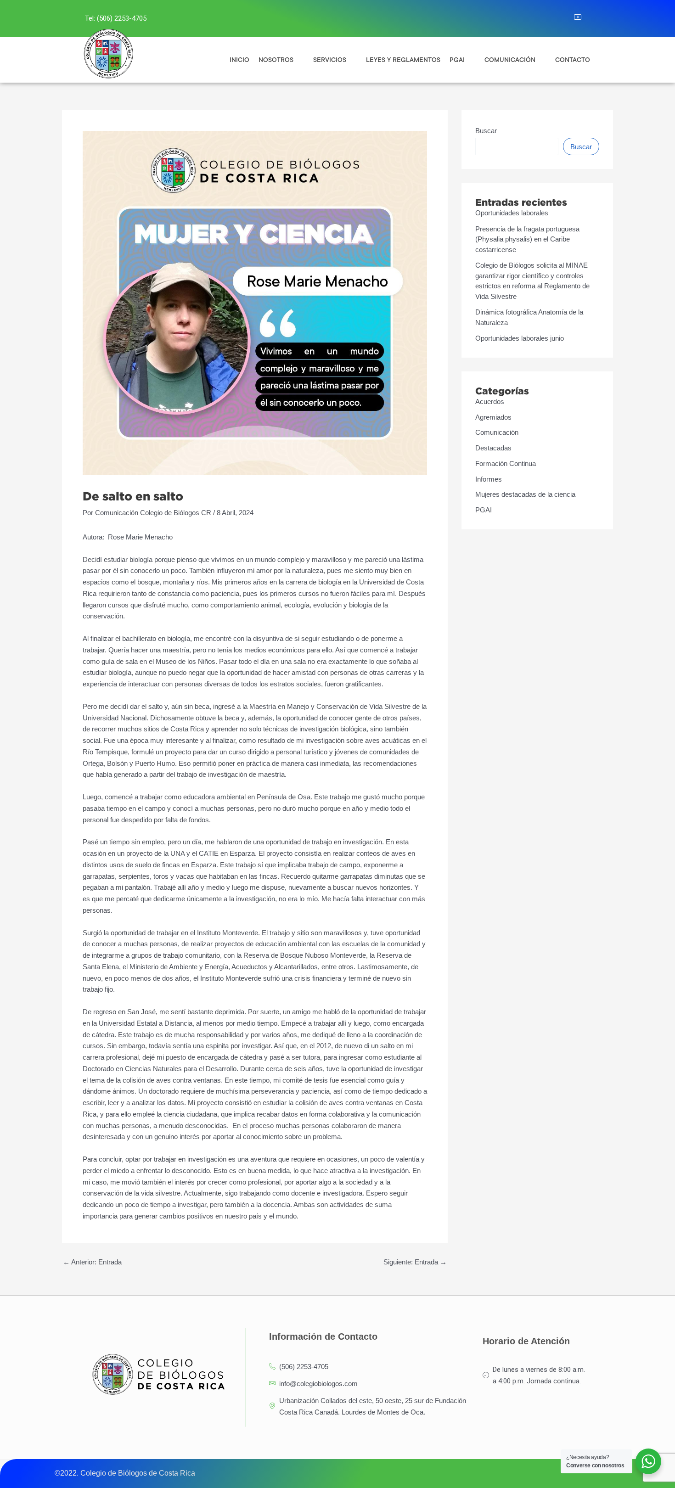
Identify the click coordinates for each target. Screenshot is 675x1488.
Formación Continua (505, 463)
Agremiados (493, 417)
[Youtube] (583, 18)
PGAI (483, 510)
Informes (488, 479)
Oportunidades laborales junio (519, 338)
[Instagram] (543, 18)
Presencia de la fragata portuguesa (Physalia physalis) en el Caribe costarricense (527, 239)
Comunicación (496, 432)
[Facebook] (522, 18)
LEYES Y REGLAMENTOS (403, 59)
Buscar (486, 131)
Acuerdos (489, 401)
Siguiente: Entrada (415, 1261)
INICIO (239, 59)
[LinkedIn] (563, 18)
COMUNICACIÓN (509, 59)
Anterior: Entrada (92, 1261)
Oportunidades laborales (511, 213)
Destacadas (493, 448)
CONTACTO (572, 59)
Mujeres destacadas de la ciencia (525, 494)
